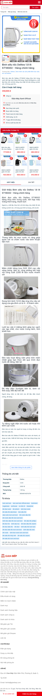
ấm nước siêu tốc (24, 515)
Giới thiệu (11, 182)
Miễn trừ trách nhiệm (8, 601)
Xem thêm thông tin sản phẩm (21, 467)
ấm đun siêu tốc (8, 527)
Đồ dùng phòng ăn (7, 658)
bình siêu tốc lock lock (28, 527)
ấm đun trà (6, 524)
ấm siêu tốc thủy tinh (9, 535)
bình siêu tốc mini (28, 529)
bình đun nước (25, 509)
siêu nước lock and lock (10, 515)
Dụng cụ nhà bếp (6, 653)
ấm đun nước (7, 509)
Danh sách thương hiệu (8, 610)
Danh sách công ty (7, 615)
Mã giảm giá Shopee (8, 633)
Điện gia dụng (12, 11)
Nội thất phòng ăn (7, 662)
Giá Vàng (32, 688)
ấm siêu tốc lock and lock (11, 538)
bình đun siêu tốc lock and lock (12, 521)
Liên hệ (3, 638)
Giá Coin (2, 690)
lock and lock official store (21, 503)
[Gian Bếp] (10, 555)
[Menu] (39, 2)
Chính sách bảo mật (7, 592)
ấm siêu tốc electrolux (10, 512)
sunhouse (14, 506)
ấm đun (17, 527)
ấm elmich (16, 509)
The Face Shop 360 (22, 688)
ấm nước (5, 532)
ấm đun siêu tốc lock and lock (12, 529)
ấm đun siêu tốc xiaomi (28, 524)
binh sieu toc (15, 524)
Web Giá (38, 688)
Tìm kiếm (35, 7)
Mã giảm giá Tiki (6, 624)
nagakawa (6, 506)
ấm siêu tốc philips (30, 521)
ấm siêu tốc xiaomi (23, 535)
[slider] (5, 58)
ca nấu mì (22, 506)
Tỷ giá (13, 688)
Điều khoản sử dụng (7, 596)
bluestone (30, 506)
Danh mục (4, 605)
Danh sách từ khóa (7, 619)
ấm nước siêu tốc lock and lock (12, 518)
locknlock (34, 503)
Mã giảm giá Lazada (7, 629)
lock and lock (7, 503)
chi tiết (31, 182)
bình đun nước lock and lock (19, 532)
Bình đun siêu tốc (22, 11)
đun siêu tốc (22, 512)
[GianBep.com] (8, 2)
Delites (13, 71)
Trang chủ (3, 11)
